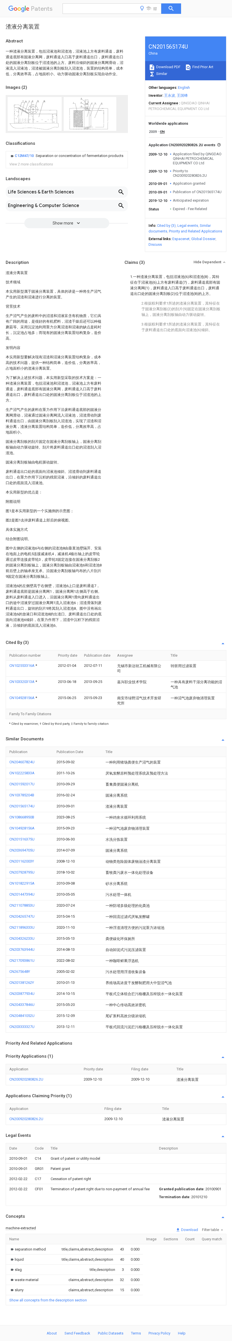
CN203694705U (22, 850)
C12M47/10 (25, 156)
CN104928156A (22, 698)
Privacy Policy (159, 1333)
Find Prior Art (202, 67)
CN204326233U (22, 938)
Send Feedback (77, 1333)
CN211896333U (22, 927)
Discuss (155, 244)
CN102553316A (22, 665)
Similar (161, 74)
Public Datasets (110, 1333)
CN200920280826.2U (26, 1079)
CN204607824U (22, 762)
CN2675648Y (19, 971)
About (52, 1333)
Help (182, 1333)
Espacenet (181, 239)
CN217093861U (22, 960)
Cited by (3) (166, 225)
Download (189, 1230)
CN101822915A (22, 883)
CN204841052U (22, 1016)
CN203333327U (22, 1027)
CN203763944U (22, 949)
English (184, 87)
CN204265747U (22, 916)
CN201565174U (22, 806)
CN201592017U (22, 784)
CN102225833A (22, 773)
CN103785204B (21, 795)
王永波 (169, 95)
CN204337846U (22, 1004)
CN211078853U (22, 905)
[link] (66, 156)
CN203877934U (22, 993)
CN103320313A (22, 682)
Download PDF (168, 67)
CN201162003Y (21, 861)
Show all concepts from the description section (48, 1300)
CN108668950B (21, 817)
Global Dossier (203, 239)
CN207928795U (22, 872)
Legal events (187, 225)
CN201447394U (22, 894)
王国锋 (182, 95)
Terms (136, 1333)
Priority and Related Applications (195, 231)
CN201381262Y (21, 982)
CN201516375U (22, 839)
